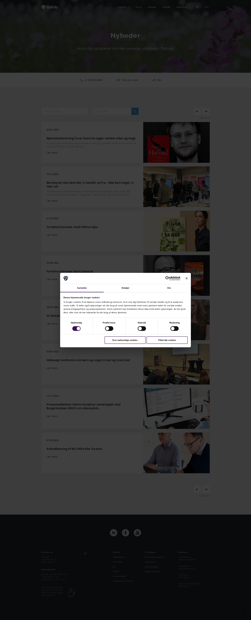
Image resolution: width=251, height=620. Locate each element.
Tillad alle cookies (167, 340)
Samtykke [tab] (82, 288)
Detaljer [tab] (126, 288)
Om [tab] (169, 288)
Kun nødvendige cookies (125, 340)
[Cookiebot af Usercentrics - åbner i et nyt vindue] (167, 278)
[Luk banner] (187, 278)
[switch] (109, 328)
